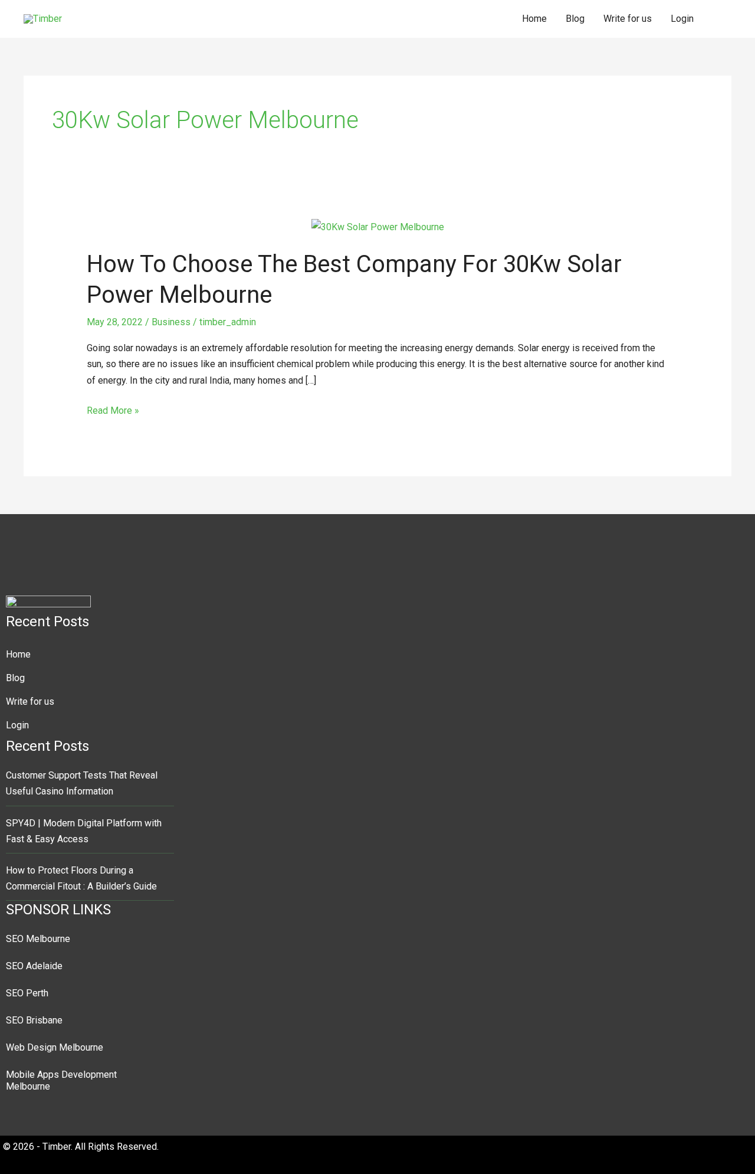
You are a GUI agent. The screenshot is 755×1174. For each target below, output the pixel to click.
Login (682, 18)
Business (171, 322)
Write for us (627, 18)
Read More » (113, 409)
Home (534, 18)
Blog (575, 18)
